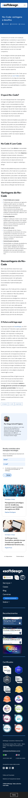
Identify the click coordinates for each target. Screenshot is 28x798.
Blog (4, 590)
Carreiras (7, 594)
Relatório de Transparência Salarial (11, 779)
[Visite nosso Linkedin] (13, 768)
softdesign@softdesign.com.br (11, 751)
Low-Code (15, 76)
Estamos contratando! (10, 598)
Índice (14, 795)
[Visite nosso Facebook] (7, 768)
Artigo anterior (9, 556)
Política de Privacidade (13, 469)
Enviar (8, 475)
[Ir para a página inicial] (10, 5)
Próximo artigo (19, 556)
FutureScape (17, 326)
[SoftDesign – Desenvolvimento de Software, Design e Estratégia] (12, 570)
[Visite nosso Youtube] (4, 768)
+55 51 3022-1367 (7, 758)
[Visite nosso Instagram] (10, 768)
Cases (5, 587)
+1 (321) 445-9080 (20, 758)
